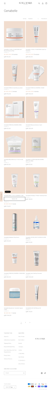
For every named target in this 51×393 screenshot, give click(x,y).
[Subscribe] (23, 373)
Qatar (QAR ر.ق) (9, 387)
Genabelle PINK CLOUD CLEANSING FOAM (13, 195)
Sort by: (25, 18)
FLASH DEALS (22, 360)
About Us (6, 336)
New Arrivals (21, 336)
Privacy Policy (7, 355)
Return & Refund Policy (9, 346)
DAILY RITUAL (22, 364)
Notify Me (14, 199)
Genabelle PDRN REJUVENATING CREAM (35, 88)
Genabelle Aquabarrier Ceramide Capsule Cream (13, 308)
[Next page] (30, 322)
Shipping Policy (7, 343)
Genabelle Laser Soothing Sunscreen (34, 273)
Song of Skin (44, 389)
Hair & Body (21, 357)
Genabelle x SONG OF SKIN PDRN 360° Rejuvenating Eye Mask (13, 50)
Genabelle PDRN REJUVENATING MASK (13, 125)
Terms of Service (8, 359)
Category (21, 346)
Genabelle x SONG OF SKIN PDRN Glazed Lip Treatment (36, 50)
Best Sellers (21, 340)
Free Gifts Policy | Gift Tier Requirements (10, 351)
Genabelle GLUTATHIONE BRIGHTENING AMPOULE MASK (35, 160)
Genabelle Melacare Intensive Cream (34, 125)
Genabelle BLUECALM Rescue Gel (33, 308)
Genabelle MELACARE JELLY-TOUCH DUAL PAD (13, 160)
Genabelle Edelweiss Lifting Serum (11, 237)
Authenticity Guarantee (9, 340)
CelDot (20, 350)
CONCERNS (21, 353)
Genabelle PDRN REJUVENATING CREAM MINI (14, 273)
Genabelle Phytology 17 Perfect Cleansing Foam (36, 195)
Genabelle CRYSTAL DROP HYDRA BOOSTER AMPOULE (36, 238)
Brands (20, 343)
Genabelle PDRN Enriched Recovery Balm (13, 88)
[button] (5, 3)
